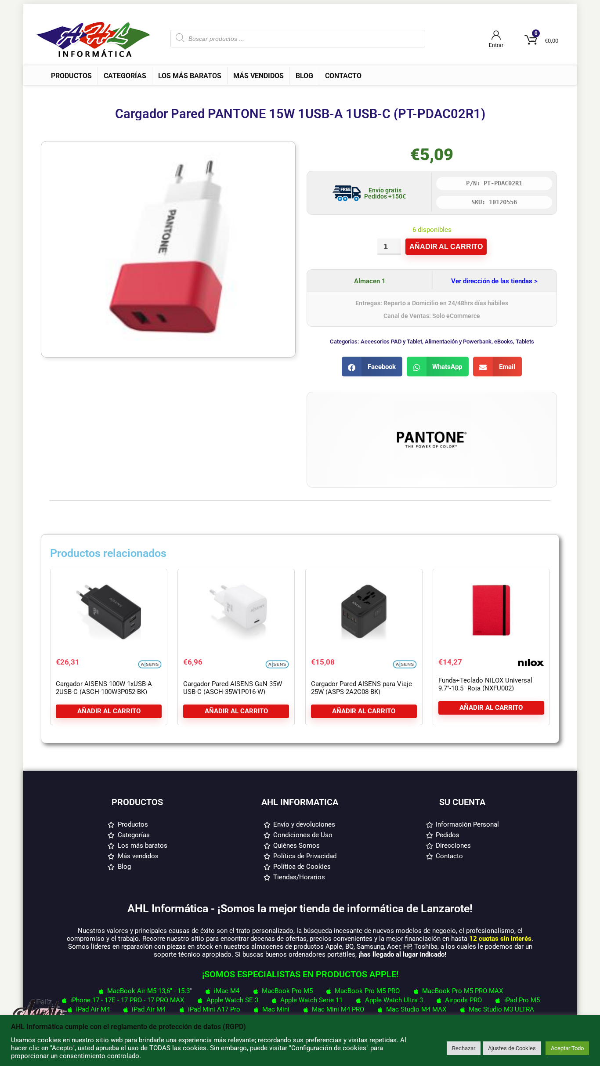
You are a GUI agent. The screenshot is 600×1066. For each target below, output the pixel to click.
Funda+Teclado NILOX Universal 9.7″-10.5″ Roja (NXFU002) (485, 684)
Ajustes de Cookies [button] (512, 1048)
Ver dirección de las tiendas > (494, 281)
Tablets (525, 341)
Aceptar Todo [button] (567, 1048)
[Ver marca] (431, 405)
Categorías (125, 76)
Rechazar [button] (463, 1048)
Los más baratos (189, 76)
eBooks (503, 341)
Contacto (343, 76)
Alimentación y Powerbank (458, 341)
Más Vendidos (258, 76)
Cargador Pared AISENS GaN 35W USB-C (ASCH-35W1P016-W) (232, 688)
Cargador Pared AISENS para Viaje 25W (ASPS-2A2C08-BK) (361, 688)
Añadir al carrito (446, 246)
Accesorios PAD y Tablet (391, 341)
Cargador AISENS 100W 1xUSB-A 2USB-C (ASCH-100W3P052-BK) (104, 688)
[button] (372, 366)
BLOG (304, 76)
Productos (71, 76)
